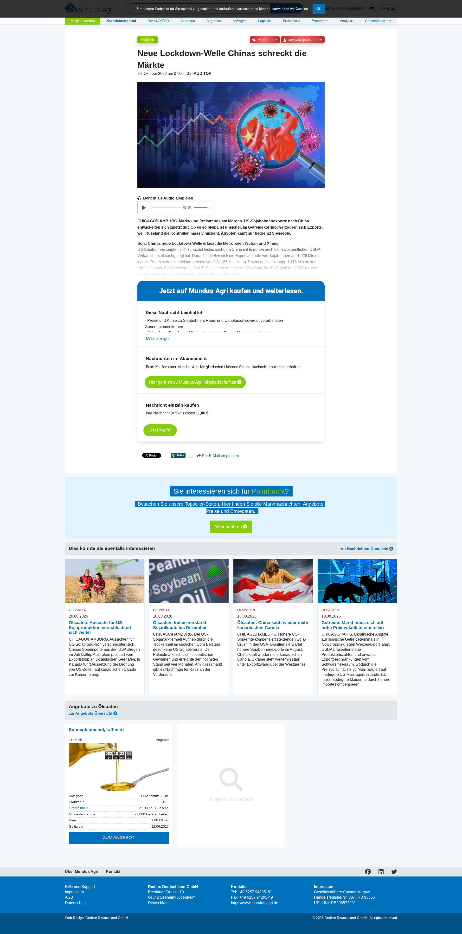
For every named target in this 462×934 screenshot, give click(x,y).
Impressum (74, 892)
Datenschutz (75, 903)
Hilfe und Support (80, 887)
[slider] (165, 207)
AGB (69, 897)
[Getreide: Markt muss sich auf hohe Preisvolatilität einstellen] (357, 581)
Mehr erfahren (229, 526)
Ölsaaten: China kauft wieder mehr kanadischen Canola (272, 625)
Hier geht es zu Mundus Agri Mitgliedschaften (193, 382)
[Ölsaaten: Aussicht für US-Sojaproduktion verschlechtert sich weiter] (104, 581)
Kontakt (113, 872)
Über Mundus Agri (81, 872)
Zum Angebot (119, 837)
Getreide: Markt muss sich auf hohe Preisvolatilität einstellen (352, 625)
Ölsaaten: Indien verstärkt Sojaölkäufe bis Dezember (180, 625)
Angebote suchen (231, 799)
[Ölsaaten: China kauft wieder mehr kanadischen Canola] (273, 581)
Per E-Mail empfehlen (220, 456)
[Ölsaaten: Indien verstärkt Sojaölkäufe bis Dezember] (189, 581)
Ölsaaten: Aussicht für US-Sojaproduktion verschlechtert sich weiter (100, 627)
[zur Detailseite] (119, 767)
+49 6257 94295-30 (254, 892)
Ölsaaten (147, 40)
